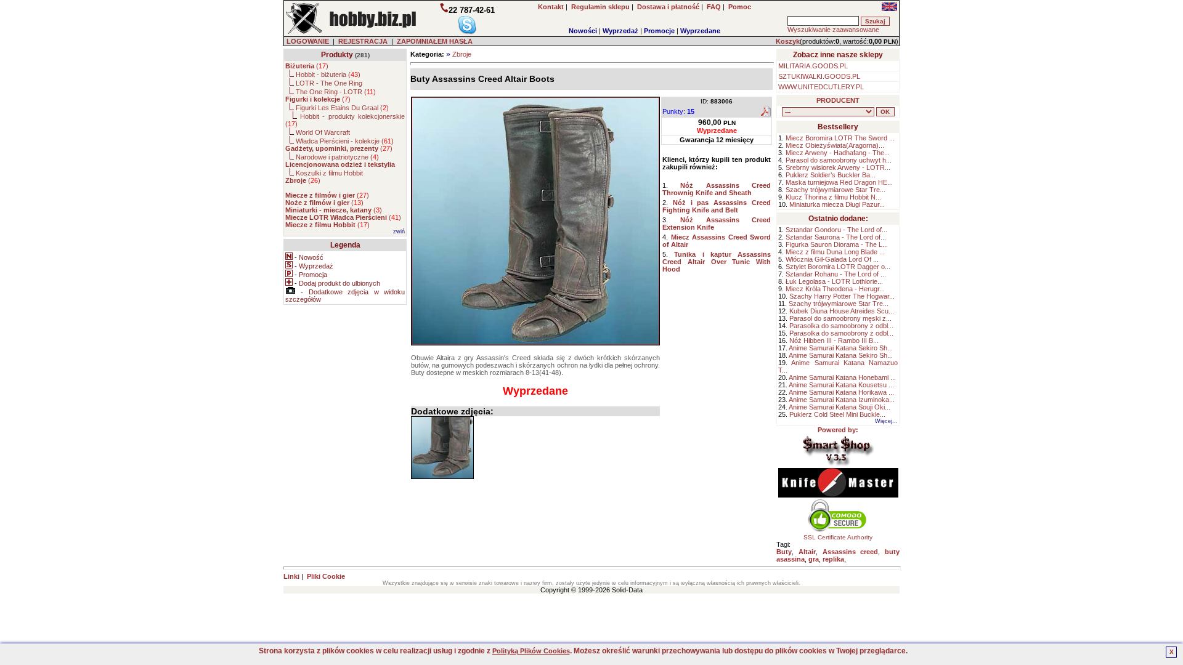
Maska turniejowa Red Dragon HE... (839, 182)
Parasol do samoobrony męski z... (840, 318)
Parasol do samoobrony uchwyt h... (839, 160)
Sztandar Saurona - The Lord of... (836, 237)
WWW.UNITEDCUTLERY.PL (821, 87)
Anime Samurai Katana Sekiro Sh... (841, 348)
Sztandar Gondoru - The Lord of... (836, 229)
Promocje (659, 30)
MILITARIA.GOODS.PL (813, 66)
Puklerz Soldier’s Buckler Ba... (831, 175)
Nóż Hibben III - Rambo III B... (834, 340)
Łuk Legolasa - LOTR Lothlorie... (834, 281)
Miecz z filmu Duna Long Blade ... (835, 252)
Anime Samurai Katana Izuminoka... (842, 399)
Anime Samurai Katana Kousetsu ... (841, 385)
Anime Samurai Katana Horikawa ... (841, 392)
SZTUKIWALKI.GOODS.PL (819, 76)
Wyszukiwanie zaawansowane (833, 29)
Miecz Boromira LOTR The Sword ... (840, 138)
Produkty (337, 54)
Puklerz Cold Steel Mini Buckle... (837, 414)
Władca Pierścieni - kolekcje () (345, 141)
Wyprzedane (700, 30)
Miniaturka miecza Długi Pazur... (837, 204)
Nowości (583, 30)
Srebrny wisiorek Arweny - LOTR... (838, 167)
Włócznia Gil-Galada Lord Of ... (832, 259)
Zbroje (461, 54)
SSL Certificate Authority (837, 537)
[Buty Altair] (442, 447)
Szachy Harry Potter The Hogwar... (842, 296)
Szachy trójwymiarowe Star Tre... (835, 189)
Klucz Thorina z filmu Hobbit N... (833, 197)
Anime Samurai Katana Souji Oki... (839, 407)
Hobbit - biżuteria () (328, 74)
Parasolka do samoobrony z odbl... (841, 325)
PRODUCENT (838, 100)
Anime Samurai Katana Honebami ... (842, 377)
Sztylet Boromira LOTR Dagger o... (838, 266)
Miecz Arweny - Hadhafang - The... (838, 152)
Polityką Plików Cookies (531, 651)
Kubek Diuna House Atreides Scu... (841, 311)
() (306, 66)
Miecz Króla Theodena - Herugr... (835, 288)
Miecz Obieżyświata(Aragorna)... (835, 145)
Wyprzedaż (620, 30)
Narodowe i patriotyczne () (337, 157)
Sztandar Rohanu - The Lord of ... (836, 274)
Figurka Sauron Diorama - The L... (837, 244)
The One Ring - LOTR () (336, 91)
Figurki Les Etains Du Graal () (342, 107)
